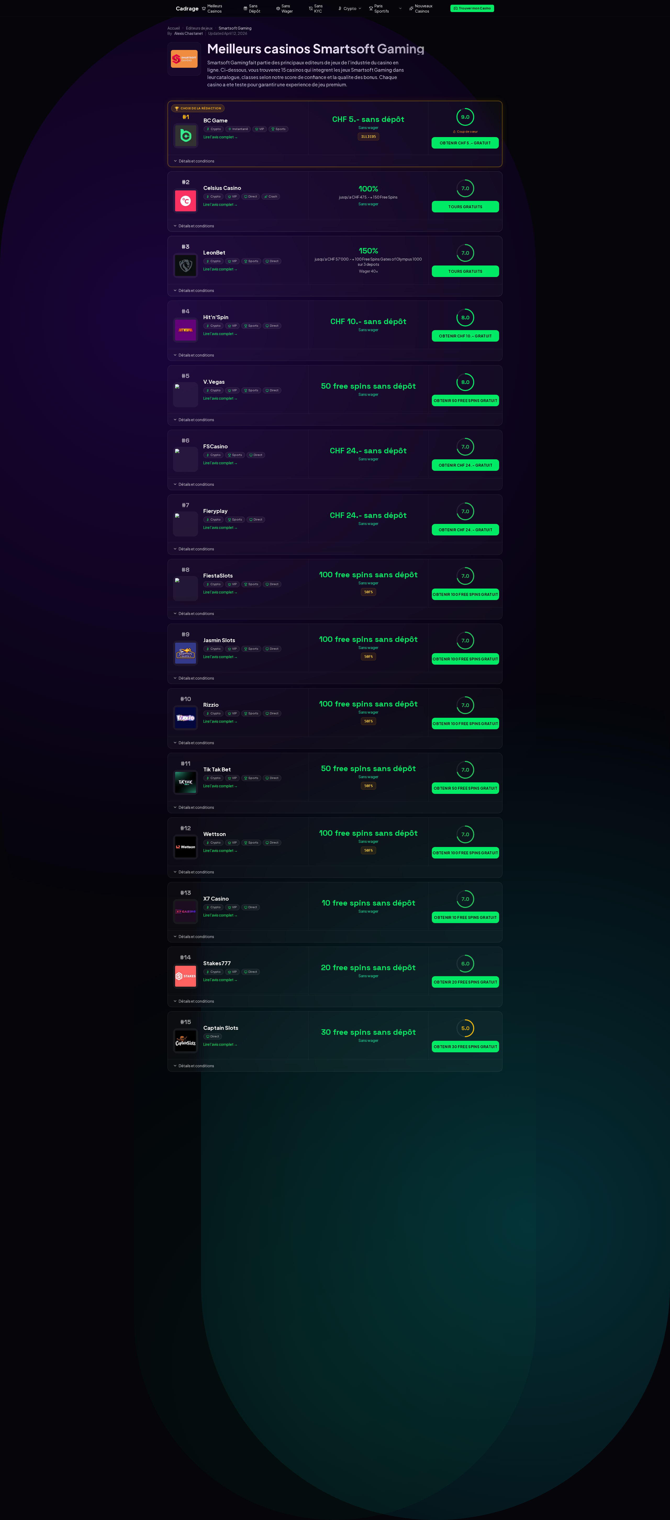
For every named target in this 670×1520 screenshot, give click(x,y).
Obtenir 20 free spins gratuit (465, 982)
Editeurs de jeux (199, 28)
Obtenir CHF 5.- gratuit (465, 142)
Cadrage (187, 8)
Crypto (350, 8)
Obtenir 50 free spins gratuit (465, 400)
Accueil (174, 28)
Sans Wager (287, 8)
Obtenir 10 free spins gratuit (465, 917)
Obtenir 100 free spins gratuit (465, 594)
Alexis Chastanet (188, 33)
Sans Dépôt (254, 8)
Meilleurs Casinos (215, 8)
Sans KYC (318, 8)
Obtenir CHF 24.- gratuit (465, 465)
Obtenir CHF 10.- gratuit (465, 336)
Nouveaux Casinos (423, 8)
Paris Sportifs (382, 8)
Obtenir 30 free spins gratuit (465, 1046)
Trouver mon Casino (475, 8)
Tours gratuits (465, 206)
